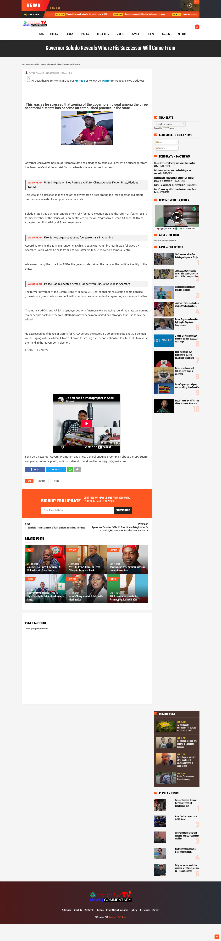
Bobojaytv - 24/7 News (117, 917)
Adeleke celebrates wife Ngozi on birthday (185, 288)
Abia (29, 550)
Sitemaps (66, 910)
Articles (182, 34)
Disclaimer (144, 910)
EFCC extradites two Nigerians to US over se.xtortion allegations (184, 355)
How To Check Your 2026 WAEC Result (186, 818)
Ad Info (100, 910)
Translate (171, 128)
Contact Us (89, 910)
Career (155, 910)
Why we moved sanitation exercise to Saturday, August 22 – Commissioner (187, 868)
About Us (78, 910)
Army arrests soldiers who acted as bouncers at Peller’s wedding (187, 836)
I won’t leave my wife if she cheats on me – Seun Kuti (175, 191)
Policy (134, 910)
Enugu (30, 579)
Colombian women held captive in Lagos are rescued (139, 14)
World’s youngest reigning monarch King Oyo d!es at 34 (187, 386)
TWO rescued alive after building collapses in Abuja (186, 256)
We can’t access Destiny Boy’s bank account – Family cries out (185, 803)
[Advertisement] (84, 90)
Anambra (42, 481)
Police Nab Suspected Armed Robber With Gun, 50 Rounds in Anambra (87, 283)
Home (41, 34)
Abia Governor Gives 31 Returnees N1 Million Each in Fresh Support (44, 569)
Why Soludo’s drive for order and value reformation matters (127, 569)
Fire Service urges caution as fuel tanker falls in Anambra (78, 237)
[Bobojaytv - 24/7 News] (110, 903)
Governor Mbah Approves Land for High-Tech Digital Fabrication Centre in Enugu (45, 596)
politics (56, 481)
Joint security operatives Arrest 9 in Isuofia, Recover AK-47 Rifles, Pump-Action (186, 274)
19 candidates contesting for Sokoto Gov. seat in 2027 (81, 14)
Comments (161, 148)
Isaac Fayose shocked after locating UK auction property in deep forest (186, 761)
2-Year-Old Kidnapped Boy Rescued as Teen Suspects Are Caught (186, 339)
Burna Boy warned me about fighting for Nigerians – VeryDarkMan (187, 322)
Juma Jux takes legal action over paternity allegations (187, 304)
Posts (160, 142)
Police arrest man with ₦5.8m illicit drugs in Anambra (184, 371)
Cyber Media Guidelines (117, 910)
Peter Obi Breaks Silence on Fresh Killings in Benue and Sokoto (84, 569)
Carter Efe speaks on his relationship (169, 185)
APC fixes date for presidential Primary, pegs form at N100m (124, 598)
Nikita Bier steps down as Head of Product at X (185, 850)
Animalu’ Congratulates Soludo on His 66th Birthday (85, 598)
